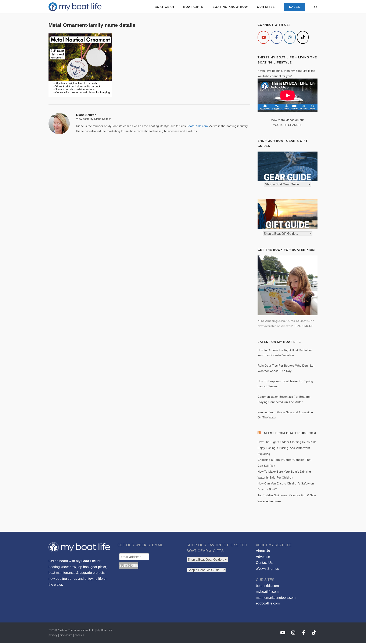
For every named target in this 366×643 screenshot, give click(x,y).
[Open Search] (315, 7)
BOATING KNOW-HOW (230, 6)
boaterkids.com (267, 586)
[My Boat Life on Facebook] (277, 37)
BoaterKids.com (197, 126)
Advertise (263, 557)
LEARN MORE (303, 326)
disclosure (66, 635)
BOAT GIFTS (193, 6)
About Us (263, 551)
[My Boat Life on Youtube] (263, 37)
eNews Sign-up (267, 568)
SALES (294, 6)
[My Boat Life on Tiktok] (303, 37)
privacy (53, 635)
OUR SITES (266, 6)
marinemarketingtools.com (275, 597)
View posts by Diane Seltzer (93, 118)
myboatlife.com (267, 591)
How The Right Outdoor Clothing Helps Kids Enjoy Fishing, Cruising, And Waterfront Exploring (287, 447)
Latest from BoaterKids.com (289, 433)
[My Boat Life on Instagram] (290, 37)
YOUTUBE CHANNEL (287, 125)
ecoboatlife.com (268, 603)
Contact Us (264, 562)
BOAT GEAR (164, 6)
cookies (79, 635)
